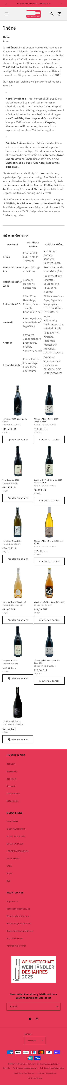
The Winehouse (20, 1064)
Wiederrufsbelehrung (18, 916)
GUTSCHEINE (13, 858)
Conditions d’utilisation (24, 1073)
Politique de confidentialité (52, 1068)
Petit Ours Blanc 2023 (12, 541)
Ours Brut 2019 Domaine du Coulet (49, 602)
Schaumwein (13, 793)
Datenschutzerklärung (18, 908)
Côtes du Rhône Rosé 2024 (14, 602)
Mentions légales (35, 1078)
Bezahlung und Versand (19, 923)
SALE (9, 865)
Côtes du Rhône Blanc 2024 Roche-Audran (49, 542)
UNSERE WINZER (15, 843)
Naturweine (13, 800)
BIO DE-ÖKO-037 (15, 938)
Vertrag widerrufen (16, 945)
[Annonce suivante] (61, 3)
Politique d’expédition (46, 1073)
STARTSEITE (12, 821)
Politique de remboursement (25, 1068)
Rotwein (11, 763)
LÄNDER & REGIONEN (17, 851)
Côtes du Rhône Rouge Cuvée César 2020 (47, 661)
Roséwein (12, 778)
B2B (9, 880)
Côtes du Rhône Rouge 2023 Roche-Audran (46, 420)
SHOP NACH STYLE (16, 829)
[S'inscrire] (56, 1007)
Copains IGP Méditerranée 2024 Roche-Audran (48, 481)
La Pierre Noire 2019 (11, 721)
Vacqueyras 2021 (9, 660)
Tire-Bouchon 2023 (10, 480)
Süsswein (11, 786)
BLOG (9, 873)
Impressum (12, 901)
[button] (6, 14)
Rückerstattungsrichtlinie (20, 930)
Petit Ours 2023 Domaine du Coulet (14, 420)
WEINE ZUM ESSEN (16, 836)
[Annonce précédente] (6, 3)
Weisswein (12, 771)
